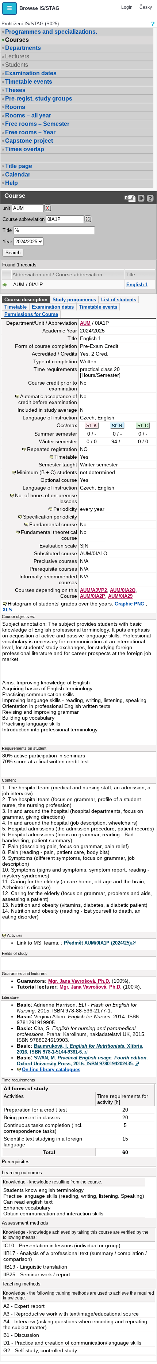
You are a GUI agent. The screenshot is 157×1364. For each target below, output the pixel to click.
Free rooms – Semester (37, 124)
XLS (7, 609)
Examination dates (31, 73)
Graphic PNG (130, 604)
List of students (118, 299)
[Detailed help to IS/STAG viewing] (150, 198)
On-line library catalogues (51, 1069)
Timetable (15, 307)
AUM (85, 323)
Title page (18, 166)
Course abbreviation (24, 219)
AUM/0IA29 (120, 596)
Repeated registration (52, 449)
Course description (25, 299)
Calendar (17, 174)
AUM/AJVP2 (93, 590)
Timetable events (28, 82)
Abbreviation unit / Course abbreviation (57, 274)
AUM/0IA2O (122, 590)
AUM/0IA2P (92, 596)
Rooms (15, 107)
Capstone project (29, 141)
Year (7, 241)
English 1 (137, 284)
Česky (145, 7)
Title (7, 230)
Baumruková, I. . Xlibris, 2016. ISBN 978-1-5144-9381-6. (80, 1049)
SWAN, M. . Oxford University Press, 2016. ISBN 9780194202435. (82, 1060)
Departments (23, 48)
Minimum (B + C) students (47, 472)
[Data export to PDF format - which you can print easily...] (130, 198)
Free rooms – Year (30, 132)
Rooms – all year (28, 115)
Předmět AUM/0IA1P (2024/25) (97, 943)
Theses (15, 90)
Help (11, 183)
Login (127, 7)
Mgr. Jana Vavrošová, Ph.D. (79, 981)
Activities (15, 935)
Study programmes (74, 299)
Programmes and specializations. (51, 32)
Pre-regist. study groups (38, 98)
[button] (9, 8)
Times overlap (24, 149)
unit (6, 208)
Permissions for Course (31, 314)
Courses (17, 40)
